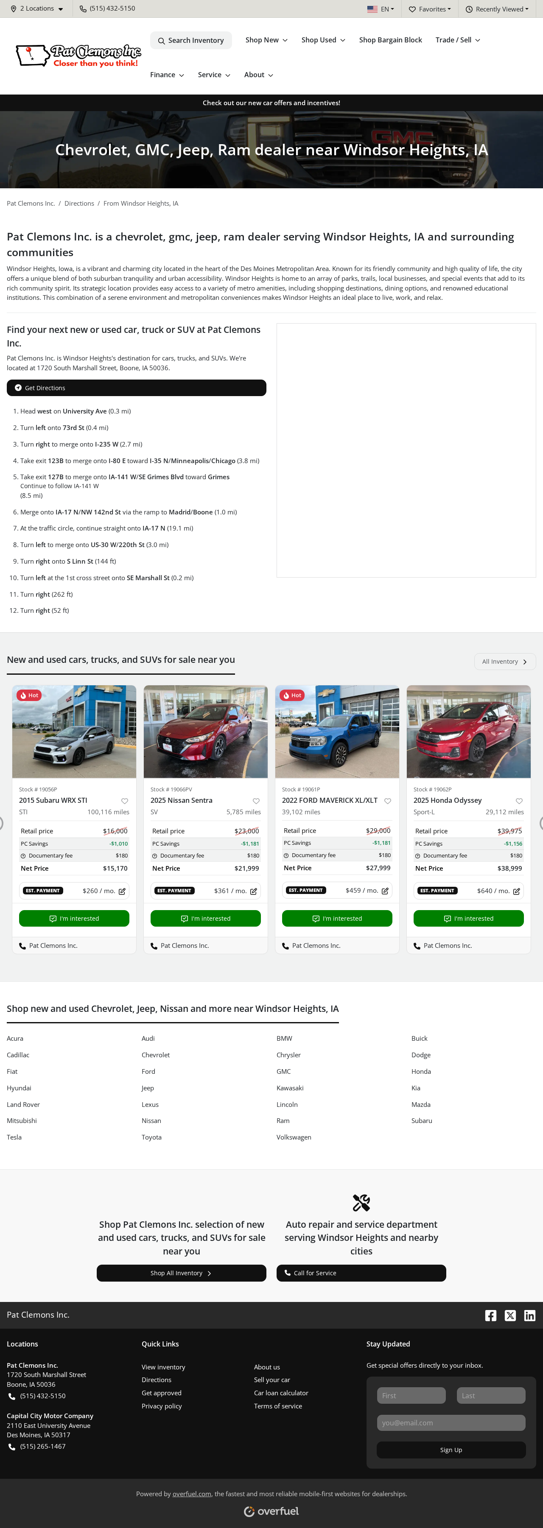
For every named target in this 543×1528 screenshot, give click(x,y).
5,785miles (244, 811)
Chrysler (289, 1054)
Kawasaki (290, 1088)
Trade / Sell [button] (453, 40)
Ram (283, 1120)
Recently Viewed (499, 9)
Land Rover (23, 1104)
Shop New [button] (262, 40)
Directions (156, 1379)
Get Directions (45, 388)
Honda (421, 1071)
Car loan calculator (281, 1392)
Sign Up (451, 1450)
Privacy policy (162, 1406)
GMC (284, 1071)
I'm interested (79, 918)
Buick (419, 1038)
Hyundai (19, 1088)
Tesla (14, 1137)
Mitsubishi (22, 1120)
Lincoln (287, 1104)
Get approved (162, 1392)
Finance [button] (162, 74)
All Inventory (500, 661)
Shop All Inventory (176, 1273)
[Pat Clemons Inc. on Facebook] (487, 1314)
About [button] (254, 74)
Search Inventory (196, 40)
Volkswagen (294, 1137)
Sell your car (272, 1379)
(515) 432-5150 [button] (112, 8)
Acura (15, 1038)
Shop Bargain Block (390, 40)
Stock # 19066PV (171, 789)
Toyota (152, 1137)
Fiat (12, 1071)
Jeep (148, 1088)
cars (168, 358)
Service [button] (209, 74)
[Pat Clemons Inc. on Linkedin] (526, 1314)
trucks (186, 358)
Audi (148, 1038)
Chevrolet (156, 1054)
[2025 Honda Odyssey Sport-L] (469, 731)
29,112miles (505, 811)
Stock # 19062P (433, 789)
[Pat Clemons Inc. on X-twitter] (507, 1314)
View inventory (163, 1367)
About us (267, 1367)
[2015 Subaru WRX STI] (74, 731)
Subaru (421, 1120)
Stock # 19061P (301, 789)
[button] (40, 8)
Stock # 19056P (38, 789)
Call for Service (315, 1273)
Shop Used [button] (319, 40)
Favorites (432, 9)
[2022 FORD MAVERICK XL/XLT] (337, 731)
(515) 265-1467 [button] (43, 1446)
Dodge (421, 1054)
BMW (284, 1038)
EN (385, 9)
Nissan (151, 1120)
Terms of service (278, 1406)
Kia (415, 1088)
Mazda (421, 1104)
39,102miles (301, 811)
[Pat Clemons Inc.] (78, 56)
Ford (148, 1071)
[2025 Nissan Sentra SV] (206, 731)
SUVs (218, 358)
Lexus (150, 1104)
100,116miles (108, 811)
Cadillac (18, 1054)
